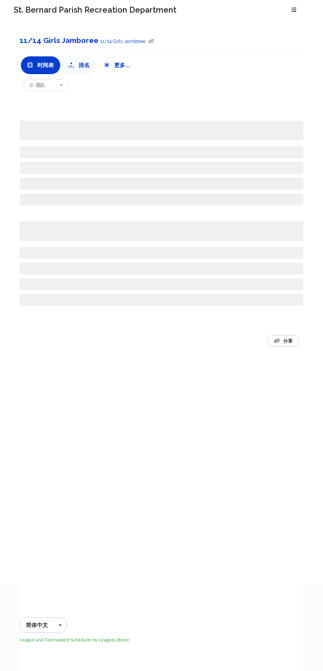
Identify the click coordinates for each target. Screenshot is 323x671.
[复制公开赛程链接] (151, 41)
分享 (287, 341)
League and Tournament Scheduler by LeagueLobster (75, 639)
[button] (45, 85)
